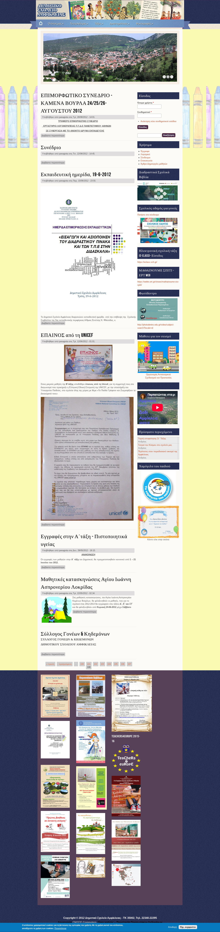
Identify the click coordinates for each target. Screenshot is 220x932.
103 (102, 664)
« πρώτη (50, 664)
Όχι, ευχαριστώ (188, 927)
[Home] (39, 23)
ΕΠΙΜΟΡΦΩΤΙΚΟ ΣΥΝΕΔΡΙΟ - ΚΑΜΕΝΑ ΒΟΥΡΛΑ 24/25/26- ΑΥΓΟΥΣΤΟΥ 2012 (76, 103)
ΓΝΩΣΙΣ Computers (84, 922)
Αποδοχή (172, 927)
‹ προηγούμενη (65, 664)
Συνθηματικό (144, 112)
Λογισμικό (145, 154)
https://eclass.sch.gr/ (147, 262)
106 (122, 664)
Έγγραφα (145, 151)
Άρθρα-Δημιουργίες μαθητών (154, 164)
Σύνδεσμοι (145, 157)
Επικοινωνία (146, 160)
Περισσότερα (60, 928)
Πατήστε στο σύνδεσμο (148, 215)
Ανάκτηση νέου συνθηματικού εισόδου (158, 121)
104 (109, 664)
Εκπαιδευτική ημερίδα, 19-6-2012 (76, 174)
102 (95, 664)
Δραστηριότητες (119, 23)
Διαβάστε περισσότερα (53, 135)
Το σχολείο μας (79, 23)
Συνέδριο (51, 147)
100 (82, 664)
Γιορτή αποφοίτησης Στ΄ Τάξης (152, 438)
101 (89, 664)
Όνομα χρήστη (145, 103)
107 (129, 664)
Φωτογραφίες (144, 23)
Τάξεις (99, 23)
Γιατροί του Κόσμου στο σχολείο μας (155, 445)
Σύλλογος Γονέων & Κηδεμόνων (75, 634)
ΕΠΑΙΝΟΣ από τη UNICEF (67, 335)
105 (116, 664)
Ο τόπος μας (55, 23)
